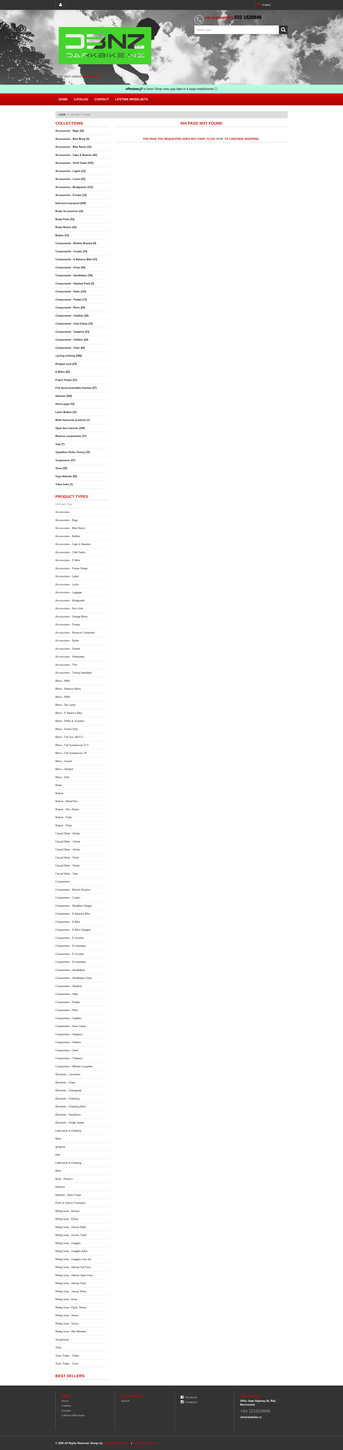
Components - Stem (66, 1050)
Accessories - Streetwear (69, 656)
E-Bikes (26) (62, 371)
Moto (58, 1138)
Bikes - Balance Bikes (68, 688)
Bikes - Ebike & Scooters (70, 720)
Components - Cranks (67, 897)
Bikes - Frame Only (66, 729)
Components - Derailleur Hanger (73, 905)
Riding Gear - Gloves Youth (71, 1235)
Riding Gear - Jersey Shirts (71, 1291)
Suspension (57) (65, 460)
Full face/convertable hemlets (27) (76, 387)
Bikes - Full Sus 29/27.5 (69, 737)
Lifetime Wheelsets (131, 99)
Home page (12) (64, 403)
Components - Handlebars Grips (73, 978)
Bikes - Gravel (63, 761)
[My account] (60, 5)
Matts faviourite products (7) (72, 420)
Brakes (59, 793)
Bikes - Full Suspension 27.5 (72, 745)
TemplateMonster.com (116, 1443)
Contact (101, 99)
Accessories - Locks (67, 584)
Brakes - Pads (63, 817)
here (220, 138)
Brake (58, 785)
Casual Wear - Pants (67, 857)
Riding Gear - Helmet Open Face (74, 1275)
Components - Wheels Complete (73, 1066)
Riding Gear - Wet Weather (70, 1331)
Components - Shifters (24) (71, 339)
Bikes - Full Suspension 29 (70, 753)
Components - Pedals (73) (71, 299)
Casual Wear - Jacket (67, 841)
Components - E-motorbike (70, 945)
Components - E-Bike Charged (72, 929)
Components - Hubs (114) (70, 291)
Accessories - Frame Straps (71, 568)
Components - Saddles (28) (72, 315)
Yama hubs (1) (64, 484)
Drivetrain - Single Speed (69, 1122)
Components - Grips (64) (70, 267)
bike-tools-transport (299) (70, 203)
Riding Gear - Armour (67, 1211)
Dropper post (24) (66, 363)
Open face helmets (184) (70, 428)
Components (62, 881)
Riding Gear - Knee (66, 1299)
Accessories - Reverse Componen (75, 632)
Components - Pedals (67, 1002)
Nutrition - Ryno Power (68, 1195)
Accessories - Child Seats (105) (74, 162)
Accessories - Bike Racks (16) (73, 146)
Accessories (62, 512)
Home (63, 99)
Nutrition (60, 1186)
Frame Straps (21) (66, 379)
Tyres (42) (61, 468)
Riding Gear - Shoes (67, 1315)
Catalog (81, 99)
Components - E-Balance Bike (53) (76, 259)
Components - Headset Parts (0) (74, 283)
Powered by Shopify (145, 1443)
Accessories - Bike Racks (70, 528)
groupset (60, 1146)
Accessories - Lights (67, 576)
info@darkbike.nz (251, 1417)
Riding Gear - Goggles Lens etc (73, 1259)
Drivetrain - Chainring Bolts (70, 1106)
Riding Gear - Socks (67, 1323)
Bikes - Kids (62, 777)
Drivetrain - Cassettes (67, 1074)
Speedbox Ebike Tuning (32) (72, 452)
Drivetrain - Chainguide (68, 1090)
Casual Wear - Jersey (67, 849)
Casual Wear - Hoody (67, 833)
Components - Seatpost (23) (72, 331)
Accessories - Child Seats (70, 552)
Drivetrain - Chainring (67, 1098)
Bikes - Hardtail (64, 769)
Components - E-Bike (67, 921)
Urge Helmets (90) (66, 476)
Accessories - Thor (66, 664)
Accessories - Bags (66, 520)
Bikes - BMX (62, 680)
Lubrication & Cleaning (68, 1130)
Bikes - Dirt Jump (65, 704)
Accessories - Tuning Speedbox (73, 672)
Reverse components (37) (70, 436)
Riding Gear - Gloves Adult (70, 1227)
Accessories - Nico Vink (69, 608)
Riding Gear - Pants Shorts (70, 1307)
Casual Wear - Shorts (67, 865)
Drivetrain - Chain (65, 1082)
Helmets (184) (63, 396)
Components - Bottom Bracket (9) (75, 243)
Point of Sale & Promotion (70, 1202)
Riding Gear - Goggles (68, 1243)
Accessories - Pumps (67, 624)
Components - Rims (66, 1010)
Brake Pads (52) (64, 219)
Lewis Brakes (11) (66, 412)
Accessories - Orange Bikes (71, 616)
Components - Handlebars (70, 970)
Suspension (62, 1339)
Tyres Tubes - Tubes (67, 1355)
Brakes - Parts (63, 825)
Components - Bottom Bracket (72, 889)
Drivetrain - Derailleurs (68, 1114)
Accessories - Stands (67, 648)
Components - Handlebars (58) (73, 275)
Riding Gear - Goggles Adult (71, 1251)
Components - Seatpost (69, 1034)
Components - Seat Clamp (70, 1026)
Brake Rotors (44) (65, 227)
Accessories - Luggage (68, 592)
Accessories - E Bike (67, 560)
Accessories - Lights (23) (70, 171)
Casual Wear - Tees (66, 873)
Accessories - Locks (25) (70, 179)
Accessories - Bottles (67, 536)
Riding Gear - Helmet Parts (70, 1283)
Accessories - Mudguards (70, 600)
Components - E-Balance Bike (72, 913)
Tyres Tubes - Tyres (66, 1363)
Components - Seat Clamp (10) (74, 323)
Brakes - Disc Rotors (67, 809)
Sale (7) (60, 444)
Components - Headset (68, 986)
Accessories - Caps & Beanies (73, 544)
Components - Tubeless (69, 1058)
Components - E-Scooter (69, 937)
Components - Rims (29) (70, 307)
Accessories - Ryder (67, 640)
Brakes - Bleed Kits (66, 801)
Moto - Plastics (64, 1178)
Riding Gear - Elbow (66, 1219)
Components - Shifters (68, 1042)
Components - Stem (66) (70, 347)
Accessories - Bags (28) (69, 130)
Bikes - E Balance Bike (68, 713)
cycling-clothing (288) (68, 355)
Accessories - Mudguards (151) (74, 187)
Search (125, 1400)
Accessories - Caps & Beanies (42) (76, 155)
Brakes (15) (62, 235)
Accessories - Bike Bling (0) (72, 138)
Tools (58, 1347)
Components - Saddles (68, 1018)
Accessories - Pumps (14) (71, 195)
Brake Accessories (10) (69, 211)
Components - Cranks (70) (71, 251)
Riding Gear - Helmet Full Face (73, 1267)
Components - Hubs (66, 994)
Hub (57, 1154)
